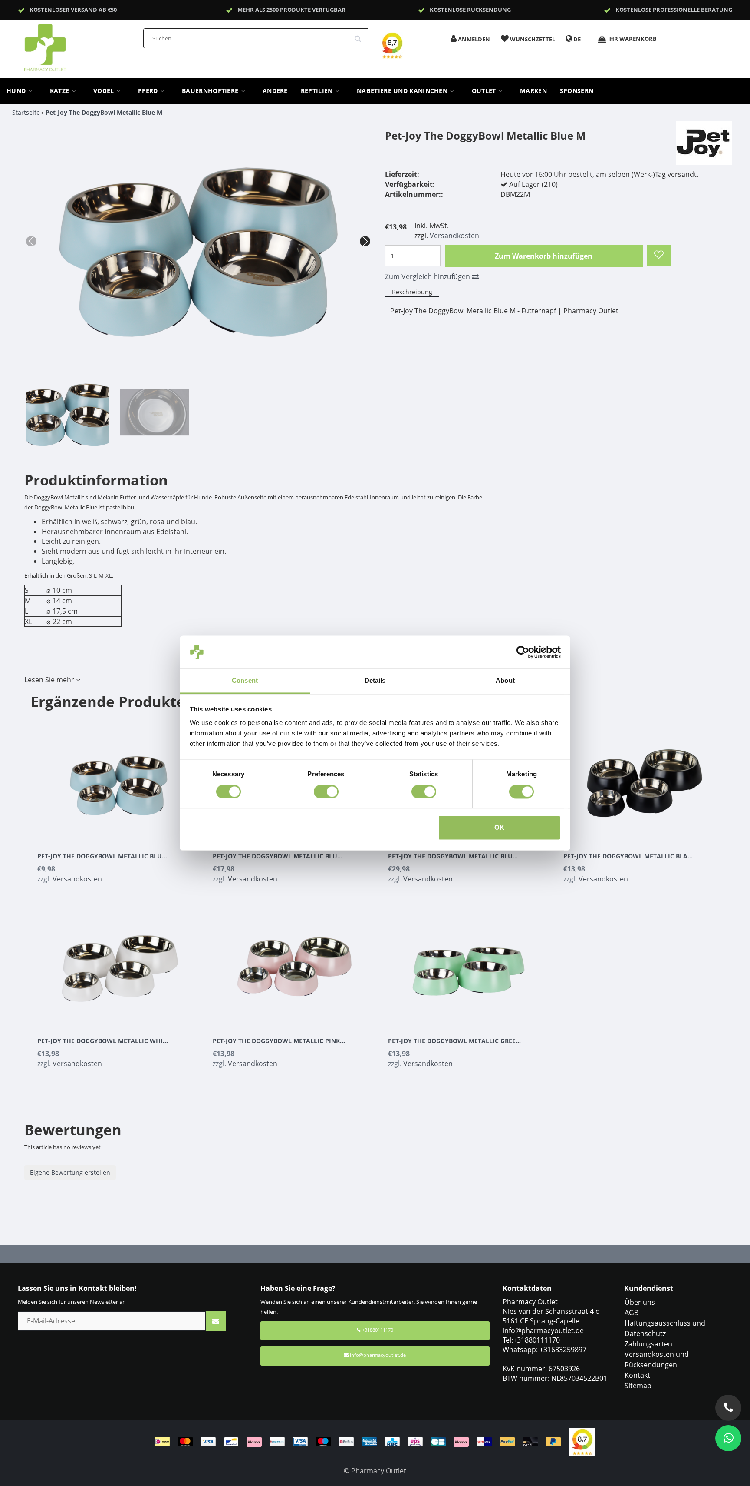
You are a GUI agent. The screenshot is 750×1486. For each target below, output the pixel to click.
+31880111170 (377, 1329)
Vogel (104, 91)
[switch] (326, 791)
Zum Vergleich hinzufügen (428, 276)
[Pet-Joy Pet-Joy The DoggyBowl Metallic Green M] (469, 963)
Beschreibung (412, 292)
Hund (17, 91)
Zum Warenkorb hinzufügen (543, 256)
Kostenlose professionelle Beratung (673, 9)
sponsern (576, 91)
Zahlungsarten (648, 1344)
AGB (631, 1312)
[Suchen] (360, 35)
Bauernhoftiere (211, 91)
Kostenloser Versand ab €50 (73, 9)
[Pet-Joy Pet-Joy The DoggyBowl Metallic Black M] (644, 778)
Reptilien (318, 91)
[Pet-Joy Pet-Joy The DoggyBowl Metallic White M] (118, 963)
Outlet (485, 91)
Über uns (640, 1302)
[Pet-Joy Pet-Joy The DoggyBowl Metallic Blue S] (118, 778)
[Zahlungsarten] (362, 1441)
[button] (365, 241)
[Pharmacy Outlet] (67, 45)
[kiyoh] (582, 1441)
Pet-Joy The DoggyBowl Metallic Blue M (104, 112)
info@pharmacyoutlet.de (378, 1355)
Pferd (149, 91)
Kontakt (637, 1375)
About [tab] (505, 681)
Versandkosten (454, 235)
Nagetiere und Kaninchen (403, 91)
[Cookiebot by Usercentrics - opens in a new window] (523, 651)
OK (499, 827)
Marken (533, 91)
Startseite (26, 112)
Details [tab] (375, 681)
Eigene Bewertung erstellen (70, 1172)
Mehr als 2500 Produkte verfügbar (291, 9)
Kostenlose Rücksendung (470, 9)
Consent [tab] (245, 681)
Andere (275, 91)
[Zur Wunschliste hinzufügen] (659, 255)
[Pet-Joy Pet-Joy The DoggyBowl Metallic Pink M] (294, 963)
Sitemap (638, 1385)
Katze (60, 91)
